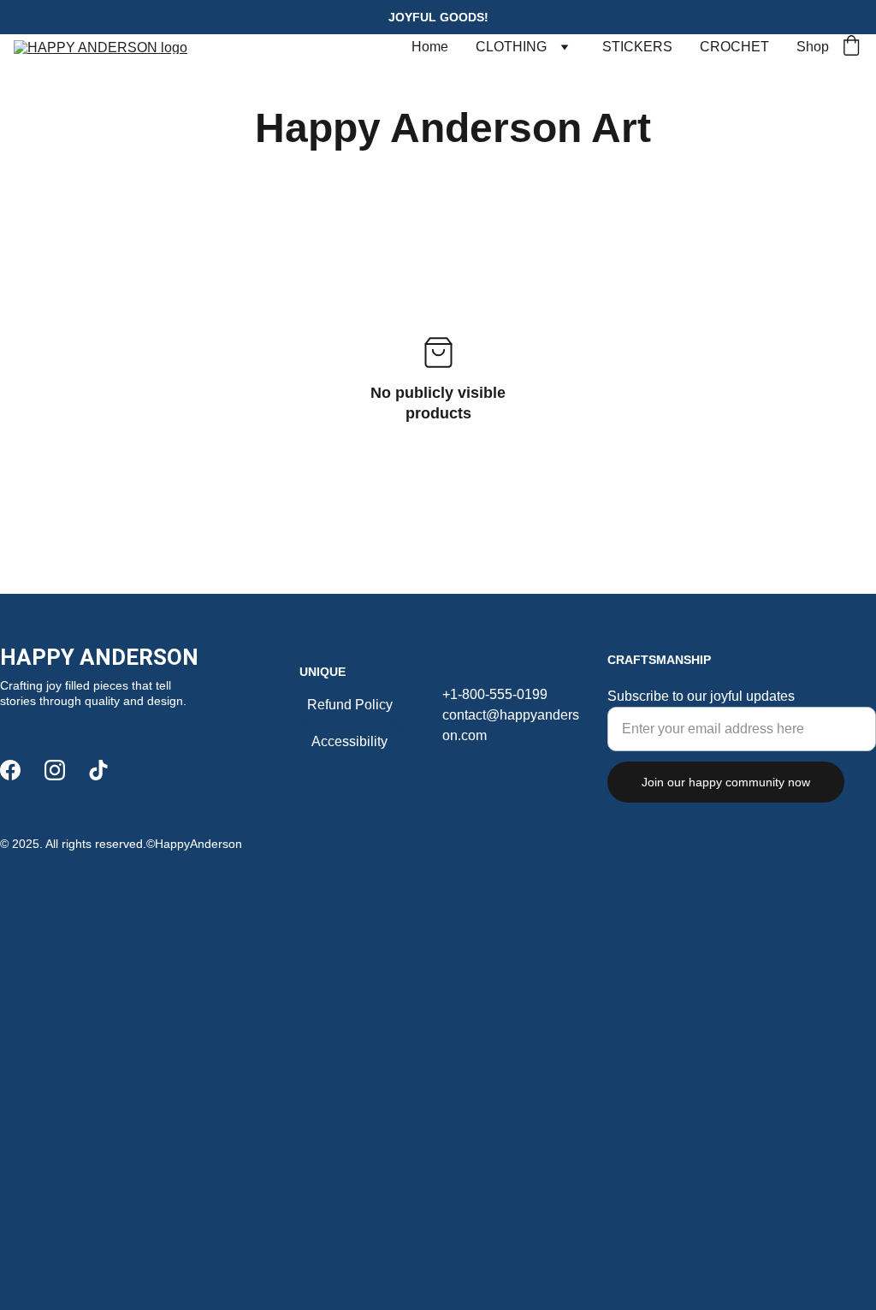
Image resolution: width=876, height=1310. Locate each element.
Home (429, 46)
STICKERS (637, 46)
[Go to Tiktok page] (98, 770)
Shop (812, 46)
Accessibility (349, 741)
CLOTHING (511, 46)
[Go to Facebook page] (10, 770)
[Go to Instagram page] (54, 770)
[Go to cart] (851, 47)
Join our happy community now (726, 782)
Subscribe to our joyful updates (701, 696)
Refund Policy (350, 704)
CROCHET (734, 46)
